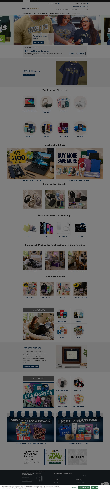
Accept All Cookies (94, 487)
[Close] (108, 487)
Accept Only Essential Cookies (84, 487)
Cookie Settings (73, 487)
